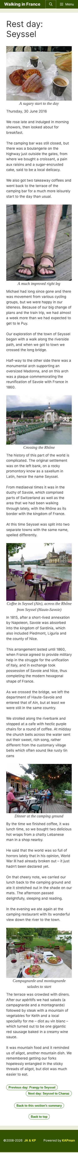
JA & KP (30, 1140)
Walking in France (22, 4)
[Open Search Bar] (50, 4)
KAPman (68, 1140)
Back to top (39, 1116)
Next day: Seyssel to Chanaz (48, 1093)
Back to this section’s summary (39, 1105)
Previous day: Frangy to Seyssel (32, 1087)
